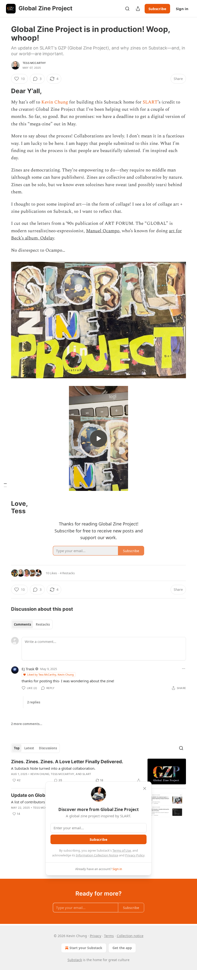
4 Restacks (67, 573)
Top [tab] (16, 748)
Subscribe (157, 8)
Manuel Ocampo (102, 230)
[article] (98, 771)
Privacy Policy (134, 855)
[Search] (127, 8)
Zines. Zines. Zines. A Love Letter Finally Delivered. (67, 761)
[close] (144, 788)
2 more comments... (26, 724)
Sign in (182, 8)
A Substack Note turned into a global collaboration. (53, 768)
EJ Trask (28, 668)
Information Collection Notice (97, 855)
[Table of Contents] (5, 485)
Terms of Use (121, 850)
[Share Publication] (138, 8)
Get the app (122, 948)
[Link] (4, 91)
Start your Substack (85, 948)
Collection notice (130, 935)
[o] (98, 438)
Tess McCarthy (34, 63)
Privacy (95, 935)
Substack (75, 960)
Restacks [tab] (43, 624)
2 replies (33, 702)
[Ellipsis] (183, 668)
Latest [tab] (29, 748)
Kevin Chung (54, 102)
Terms (109, 935)
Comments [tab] (22, 624)
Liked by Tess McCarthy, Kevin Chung (50, 674)
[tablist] (32, 624)
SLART (150, 102)
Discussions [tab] (48, 748)
